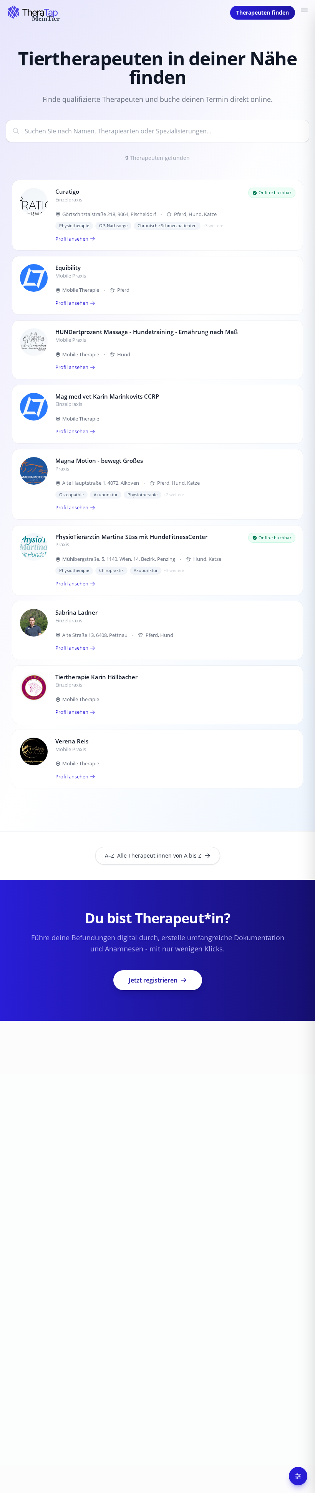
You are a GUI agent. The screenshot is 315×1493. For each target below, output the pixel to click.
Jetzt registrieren (153, 980)
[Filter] (298, 1476)
